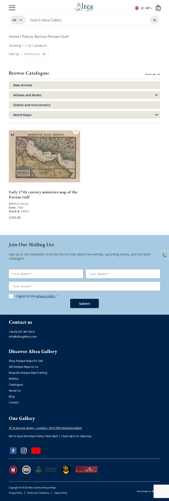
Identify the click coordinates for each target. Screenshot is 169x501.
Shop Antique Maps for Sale (26, 361)
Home (14, 36)
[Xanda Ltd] (148, 492)
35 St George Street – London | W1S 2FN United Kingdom (45, 428)
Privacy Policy (15, 492)
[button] (76, 131)
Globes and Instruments (31, 105)
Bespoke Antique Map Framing (28, 373)
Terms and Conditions (38, 492)
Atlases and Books (27, 95)
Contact (13, 402)
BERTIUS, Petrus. (19, 204)
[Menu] (12, 8)
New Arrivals (22, 85)
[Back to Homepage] (84, 7)
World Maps (22, 115)
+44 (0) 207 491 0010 (22, 332)
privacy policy (45, 296)
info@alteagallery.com (23, 336)
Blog (12, 396)
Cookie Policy (60, 492)
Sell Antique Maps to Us (23, 367)
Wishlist (13, 379)
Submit (84, 303)
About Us (14, 390)
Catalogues (16, 384)
